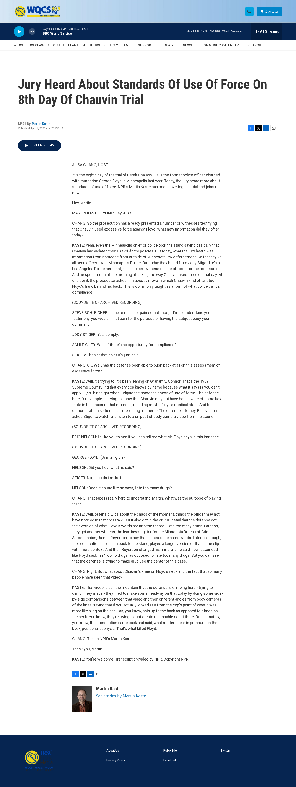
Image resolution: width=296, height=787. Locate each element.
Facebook (170, 760)
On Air (168, 45)
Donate (271, 11)
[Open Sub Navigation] (132, 45)
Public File (170, 750)
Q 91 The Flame (66, 45)
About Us (112, 750)
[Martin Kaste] (82, 699)
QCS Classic (38, 45)
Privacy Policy (115, 760)
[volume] (32, 32)
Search (254, 45)
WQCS (18, 45)
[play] (19, 31)
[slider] (39, 31)
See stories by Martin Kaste (121, 695)
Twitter (226, 750)
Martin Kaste (41, 123)
